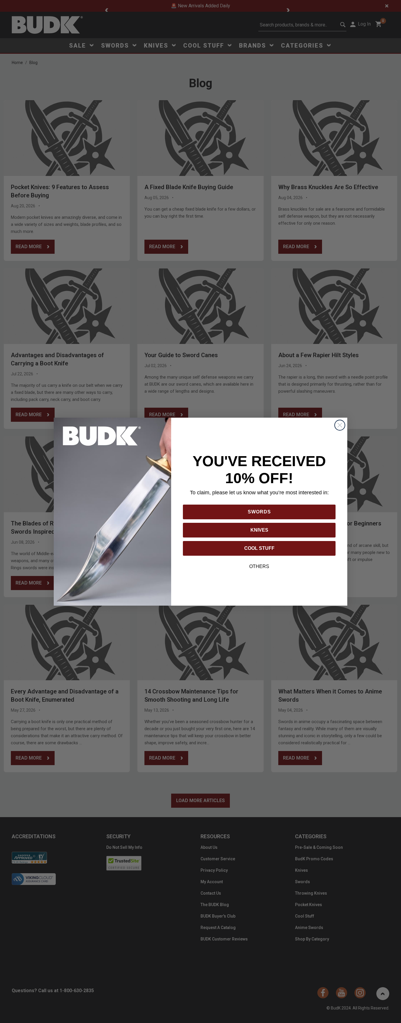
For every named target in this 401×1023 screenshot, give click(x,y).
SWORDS (259, 511)
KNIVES (259, 530)
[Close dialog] (340, 425)
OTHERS (259, 566)
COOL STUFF (259, 548)
